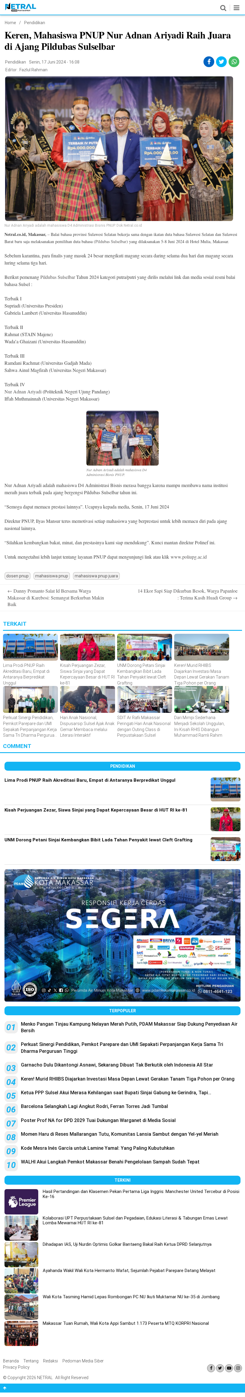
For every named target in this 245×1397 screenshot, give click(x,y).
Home (10, 22)
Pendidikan (34, 22)
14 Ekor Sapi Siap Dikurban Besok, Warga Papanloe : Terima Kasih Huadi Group (188, 594)
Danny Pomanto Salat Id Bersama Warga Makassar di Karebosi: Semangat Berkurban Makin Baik (55, 597)
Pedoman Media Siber (83, 1361)
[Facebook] (211, 1368)
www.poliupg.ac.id (189, 557)
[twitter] (221, 61)
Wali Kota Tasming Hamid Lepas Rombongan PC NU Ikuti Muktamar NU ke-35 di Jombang (131, 1296)
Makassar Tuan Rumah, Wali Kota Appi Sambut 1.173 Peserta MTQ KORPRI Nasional (126, 1323)
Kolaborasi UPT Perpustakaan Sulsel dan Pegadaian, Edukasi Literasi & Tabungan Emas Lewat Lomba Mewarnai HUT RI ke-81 (135, 1220)
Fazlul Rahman (33, 69)
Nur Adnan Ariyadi (23, 391)
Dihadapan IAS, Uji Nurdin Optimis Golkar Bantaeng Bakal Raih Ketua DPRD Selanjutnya (127, 1244)
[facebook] (209, 61)
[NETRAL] (20, 10)
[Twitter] (220, 1368)
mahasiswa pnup (51, 576)
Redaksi (50, 1361)
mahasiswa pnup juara (96, 576)
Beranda (11, 1361)
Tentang (31, 1361)
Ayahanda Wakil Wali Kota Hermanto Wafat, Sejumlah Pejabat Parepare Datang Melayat (129, 1270)
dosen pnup (17, 576)
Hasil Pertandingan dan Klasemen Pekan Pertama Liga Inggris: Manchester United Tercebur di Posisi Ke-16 (141, 1194)
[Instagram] (238, 1368)
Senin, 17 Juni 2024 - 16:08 (54, 62)
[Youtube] (229, 1368)
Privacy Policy (16, 1367)
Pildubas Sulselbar (110, 241)
